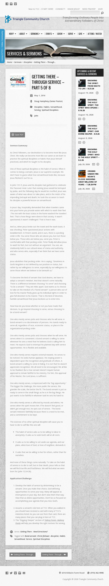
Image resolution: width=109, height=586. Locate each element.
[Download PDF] (97, 93)
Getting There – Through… (45, 62)
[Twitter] (11, 573)
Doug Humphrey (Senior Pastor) (48, 101)
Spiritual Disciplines (50, 110)
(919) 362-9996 (97, 573)
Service (29, 539)
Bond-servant (30, 536)
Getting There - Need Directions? (34, 531)
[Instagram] (11, 4)
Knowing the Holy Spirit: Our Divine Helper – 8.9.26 (88, 130)
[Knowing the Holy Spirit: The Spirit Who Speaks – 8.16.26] (82, 104)
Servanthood (56, 107)
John (36, 115)
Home (9, 62)
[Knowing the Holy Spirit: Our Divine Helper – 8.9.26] (82, 130)
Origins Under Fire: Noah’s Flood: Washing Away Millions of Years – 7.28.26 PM (88, 178)
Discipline (28, 62)
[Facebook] (7, 4)
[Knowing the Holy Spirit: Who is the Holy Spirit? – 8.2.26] (82, 154)
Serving (37, 110)
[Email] (24, 573)
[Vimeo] (15, 4)
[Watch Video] (79, 119)
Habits (46, 107)
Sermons (18, 62)
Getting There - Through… (23, 554)
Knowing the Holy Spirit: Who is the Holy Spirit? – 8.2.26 (89, 154)
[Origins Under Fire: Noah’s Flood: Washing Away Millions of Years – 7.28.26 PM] (82, 176)
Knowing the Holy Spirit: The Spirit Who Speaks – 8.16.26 (88, 105)
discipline (55, 536)
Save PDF (18, 134)
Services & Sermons (24, 53)
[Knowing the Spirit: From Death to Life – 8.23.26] (82, 85)
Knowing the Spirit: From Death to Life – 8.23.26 (89, 84)
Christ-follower (43, 536)
